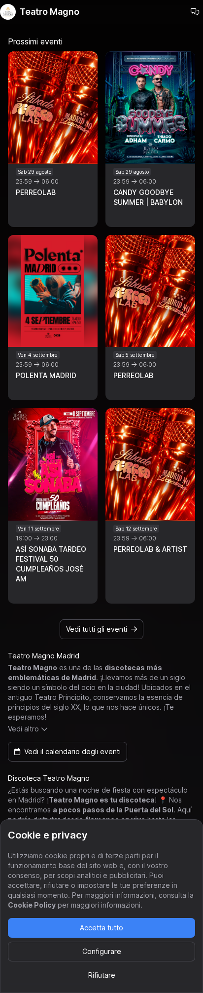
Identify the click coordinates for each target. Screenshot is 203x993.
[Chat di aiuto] (195, 12)
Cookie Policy (32, 905)
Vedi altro (23, 729)
